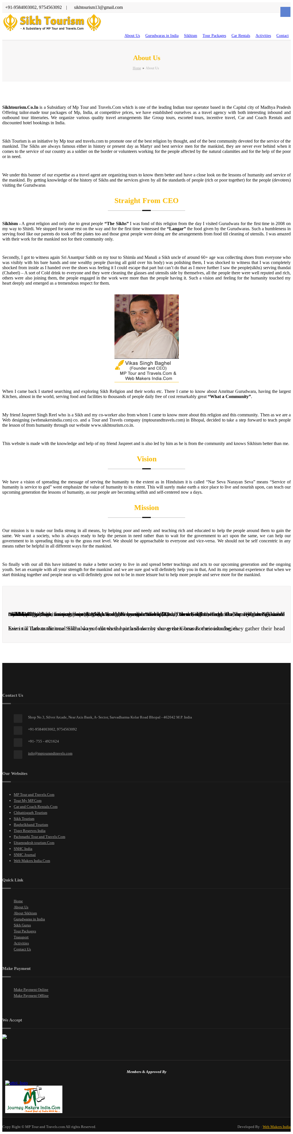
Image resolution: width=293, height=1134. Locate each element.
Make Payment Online (31, 989)
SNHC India (23, 848)
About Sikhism (25, 913)
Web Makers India (277, 1127)
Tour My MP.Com (27, 800)
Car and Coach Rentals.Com (36, 806)
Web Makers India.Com (32, 861)
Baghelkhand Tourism (31, 824)
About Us (132, 36)
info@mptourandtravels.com (50, 753)
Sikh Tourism (24, 818)
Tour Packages (214, 36)
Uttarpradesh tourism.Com (34, 842)
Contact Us (22, 949)
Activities (263, 36)
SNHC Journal (25, 855)
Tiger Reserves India (29, 830)
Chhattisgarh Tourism (30, 812)
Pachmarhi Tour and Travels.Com (39, 836)
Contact (282, 36)
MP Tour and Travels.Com (34, 794)
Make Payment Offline (31, 995)
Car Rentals (240, 36)
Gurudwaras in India (162, 36)
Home (137, 68)
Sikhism (190, 36)
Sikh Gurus (22, 925)
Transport (21, 937)
